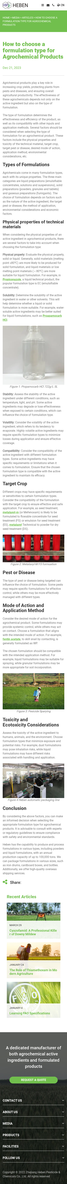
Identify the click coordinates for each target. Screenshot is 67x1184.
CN (62, 5)
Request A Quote (33, 1080)
